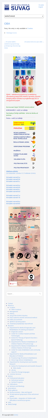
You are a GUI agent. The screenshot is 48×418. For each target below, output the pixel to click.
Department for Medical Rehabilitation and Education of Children (23, 355)
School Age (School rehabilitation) (21, 360)
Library (13, 370)
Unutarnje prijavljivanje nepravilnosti (21, 324)
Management (14, 311)
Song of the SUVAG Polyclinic (19, 316)
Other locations (16, 309)
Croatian (30, 28)
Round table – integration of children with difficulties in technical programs (23, 399)
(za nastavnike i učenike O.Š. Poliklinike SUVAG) (20, 172)
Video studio (17, 368)
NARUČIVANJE (12, 404)
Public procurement (16, 320)
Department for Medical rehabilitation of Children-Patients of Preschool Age (24, 343)
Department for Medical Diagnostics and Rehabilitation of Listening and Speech (22, 329)
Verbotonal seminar (17, 380)
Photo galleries (12, 390)
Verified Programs (17, 382)
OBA (7, 23)
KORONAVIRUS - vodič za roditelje (17, 110)
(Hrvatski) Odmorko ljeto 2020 (34, 42)
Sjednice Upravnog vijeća (17, 322)
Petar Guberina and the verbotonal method (23, 318)
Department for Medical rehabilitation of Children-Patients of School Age (24, 347)
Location (12, 307)
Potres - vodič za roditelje (14, 118)
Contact (10, 303)
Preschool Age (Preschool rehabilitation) (24, 358)
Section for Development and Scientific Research (26, 366)
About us (11, 305)
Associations (12, 388)
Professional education (17, 378)
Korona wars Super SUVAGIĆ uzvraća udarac (20, 107)
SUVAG (16, 415)
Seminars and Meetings (17, 386)
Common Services (15, 374)
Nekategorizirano (11, 33)
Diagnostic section (17, 332)
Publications (13, 384)
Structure (11, 326)
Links (9, 402)
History (12, 314)
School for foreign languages (20, 372)
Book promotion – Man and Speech (21, 392)
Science (10, 376)
